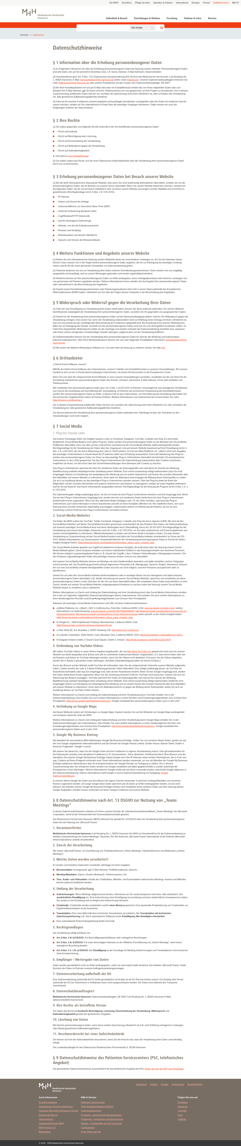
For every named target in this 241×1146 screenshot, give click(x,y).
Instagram (182, 1106)
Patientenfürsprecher (91, 1111)
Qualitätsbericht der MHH (51, 1123)
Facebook (183, 1102)
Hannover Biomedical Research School (58, 1111)
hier (163, 348)
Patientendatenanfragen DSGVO (97, 1106)
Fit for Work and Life (91, 1132)
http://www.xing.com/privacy (125, 630)
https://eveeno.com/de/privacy (67, 400)
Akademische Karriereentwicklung (56, 1106)
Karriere (212, 18)
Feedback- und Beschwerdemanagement (101, 1115)
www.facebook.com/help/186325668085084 (112, 611)
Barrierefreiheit (194, 1084)
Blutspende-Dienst (48, 1115)
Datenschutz (178, 1084)
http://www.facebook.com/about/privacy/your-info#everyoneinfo (107, 614)
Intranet (153, 1084)
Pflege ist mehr (142, 3)
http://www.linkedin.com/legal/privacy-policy (161, 635)
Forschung (172, 18)
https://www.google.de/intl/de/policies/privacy (89, 701)
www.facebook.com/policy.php (159, 608)
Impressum (132, 80)
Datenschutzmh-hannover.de (73, 83)
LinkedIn (182, 1119)
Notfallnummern (221, 3)
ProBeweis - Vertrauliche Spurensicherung (102, 1119)
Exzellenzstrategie (48, 1102)
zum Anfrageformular (78, 156)
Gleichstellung (46, 1119)
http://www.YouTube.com (139, 651)
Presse (206, 3)
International (182, 3)
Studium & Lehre (192, 18)
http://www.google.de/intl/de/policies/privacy (133, 726)
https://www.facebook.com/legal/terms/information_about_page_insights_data (116, 542)
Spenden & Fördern (163, 3)
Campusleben (88, 1127)
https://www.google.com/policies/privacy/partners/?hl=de (84, 625)
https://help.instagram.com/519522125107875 (148, 640)
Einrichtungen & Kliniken (147, 18)
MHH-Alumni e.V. (47, 1127)
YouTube (182, 1111)
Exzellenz (127, 3)
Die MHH (114, 3)
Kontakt (164, 1084)
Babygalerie (45, 1132)
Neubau (196, 3)
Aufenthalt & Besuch (116, 18)
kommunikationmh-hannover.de (97, 80)
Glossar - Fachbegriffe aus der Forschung (101, 1123)
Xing (180, 1115)
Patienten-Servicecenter (93, 1102)
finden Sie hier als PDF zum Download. (164, 1069)
